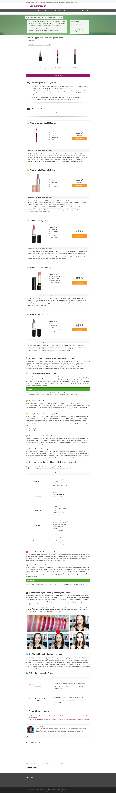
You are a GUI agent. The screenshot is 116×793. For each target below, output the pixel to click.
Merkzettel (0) (47, 44)
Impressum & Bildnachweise (47, 789)
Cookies (38, 0)
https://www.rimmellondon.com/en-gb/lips (47, 714)
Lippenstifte (28, 13)
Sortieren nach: (30, 43)
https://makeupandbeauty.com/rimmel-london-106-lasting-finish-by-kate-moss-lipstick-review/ (65, 719)
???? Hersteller (33, 13)
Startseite (29, 781)
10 (85, 43)
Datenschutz (65, 789)
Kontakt (29, 783)
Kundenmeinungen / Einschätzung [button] (43, 150)
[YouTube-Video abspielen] (58, 632)
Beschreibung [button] (31, 150)
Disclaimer (57, 789)
